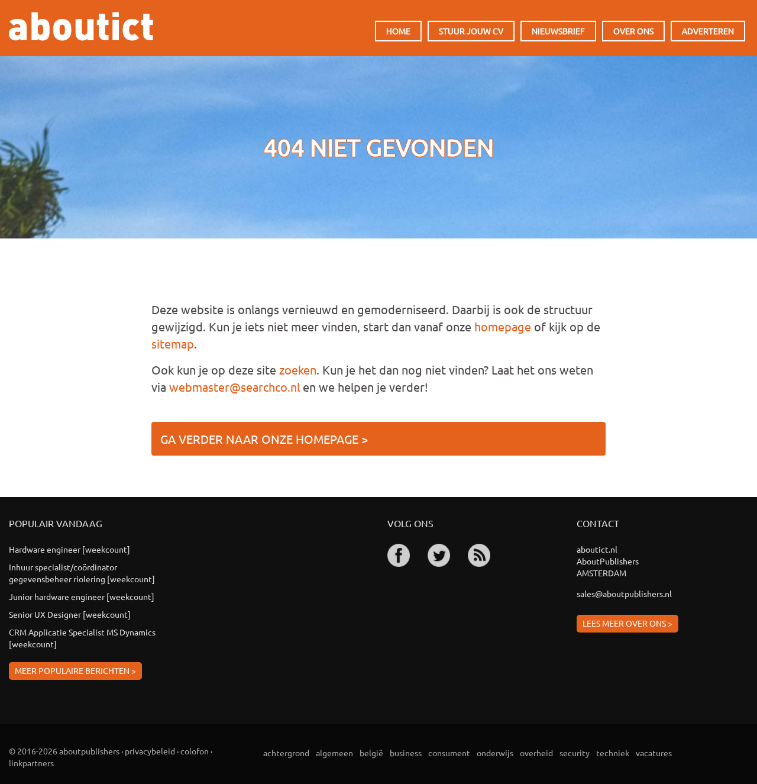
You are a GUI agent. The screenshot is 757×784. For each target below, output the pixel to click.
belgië (371, 752)
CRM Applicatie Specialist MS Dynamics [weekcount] (82, 638)
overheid (536, 752)
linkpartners (31, 762)
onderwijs (495, 752)
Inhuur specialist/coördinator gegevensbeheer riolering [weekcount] (82, 573)
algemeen (334, 752)
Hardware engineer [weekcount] (69, 549)
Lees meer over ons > (627, 623)
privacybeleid (150, 751)
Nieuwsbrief (558, 30)
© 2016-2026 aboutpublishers (64, 751)
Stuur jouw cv (471, 30)
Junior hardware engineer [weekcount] (81, 596)
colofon (194, 751)
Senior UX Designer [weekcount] (70, 614)
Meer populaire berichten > (75, 670)
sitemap (172, 343)
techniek (612, 752)
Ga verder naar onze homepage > (264, 438)
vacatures (654, 752)
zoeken (297, 369)
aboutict (81, 26)
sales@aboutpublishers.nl (624, 593)
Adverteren (708, 30)
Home (398, 30)
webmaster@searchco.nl (234, 386)
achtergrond (286, 752)
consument (449, 752)
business (406, 752)
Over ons (633, 30)
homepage (502, 326)
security (574, 752)
